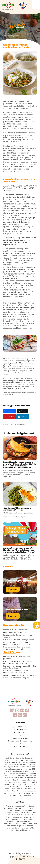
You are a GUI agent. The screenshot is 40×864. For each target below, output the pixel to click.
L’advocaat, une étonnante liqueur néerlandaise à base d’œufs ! (15, 672)
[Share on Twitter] (10, 458)
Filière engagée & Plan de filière (20, 741)
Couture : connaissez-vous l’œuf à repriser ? (19, 675)
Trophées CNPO (20, 747)
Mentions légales (14, 853)
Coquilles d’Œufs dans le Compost (16, 678)
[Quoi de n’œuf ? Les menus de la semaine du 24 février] (20, 494)
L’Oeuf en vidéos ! (20, 732)
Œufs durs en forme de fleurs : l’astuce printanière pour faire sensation (17, 662)
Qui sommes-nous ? (20, 727)
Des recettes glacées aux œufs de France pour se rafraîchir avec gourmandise (18, 643)
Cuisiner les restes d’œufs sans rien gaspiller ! (16, 658)
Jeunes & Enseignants (20, 738)
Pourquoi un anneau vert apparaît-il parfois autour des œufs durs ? (19, 667)
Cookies (28, 853)
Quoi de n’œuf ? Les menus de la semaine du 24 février (17, 509)
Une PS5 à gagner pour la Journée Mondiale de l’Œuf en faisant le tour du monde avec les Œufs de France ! (19, 550)
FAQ (20, 744)
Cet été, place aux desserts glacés (15, 632)
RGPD (23, 853)
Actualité (13, 34)
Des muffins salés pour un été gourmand (18, 640)
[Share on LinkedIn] (14, 458)
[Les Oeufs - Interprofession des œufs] (8, 5)
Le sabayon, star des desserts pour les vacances (17, 636)
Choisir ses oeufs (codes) (20, 729)
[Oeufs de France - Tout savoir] (22, 5)
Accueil (6, 34)
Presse (20, 735)
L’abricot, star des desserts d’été (15, 630)
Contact (22, 855)
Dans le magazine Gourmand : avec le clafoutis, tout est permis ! (17, 648)
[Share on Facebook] (5, 458)
